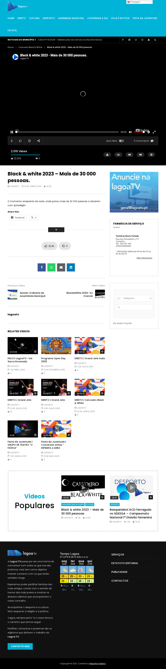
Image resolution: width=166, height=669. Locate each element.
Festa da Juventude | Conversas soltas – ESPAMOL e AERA (53, 445)
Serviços (117, 554)
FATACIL (12, 30)
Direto (22, 18)
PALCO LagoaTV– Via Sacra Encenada (20, 360)
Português (135, 2)
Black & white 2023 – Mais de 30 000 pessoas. (82, 511)
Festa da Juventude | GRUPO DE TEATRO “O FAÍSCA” (20, 445)
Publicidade (119, 572)
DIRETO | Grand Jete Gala (90, 358)
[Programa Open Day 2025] (56, 345)
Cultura (34, 18)
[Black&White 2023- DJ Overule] (100, 294)
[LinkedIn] (129, 40)
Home (11, 18)
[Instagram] (135, 40)
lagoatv (14, 186)
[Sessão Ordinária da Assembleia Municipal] (12, 294)
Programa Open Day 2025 (53, 360)
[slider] (67, 132)
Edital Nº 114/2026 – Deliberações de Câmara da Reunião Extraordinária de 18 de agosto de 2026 (70, 39)
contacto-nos (20, 646)
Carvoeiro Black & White (30, 47)
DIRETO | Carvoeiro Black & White (89, 401)
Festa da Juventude (145, 18)
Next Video (98, 285)
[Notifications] (148, 40)
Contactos (119, 581)
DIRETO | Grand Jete (19, 400)
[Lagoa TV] (17, 6)
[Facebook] (122, 40)
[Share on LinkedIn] (71, 267)
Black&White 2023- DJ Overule (79, 294)
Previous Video (16, 285)
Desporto (49, 18)
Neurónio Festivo (98, 663)
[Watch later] (142, 40)
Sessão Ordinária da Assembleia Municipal (32, 294)
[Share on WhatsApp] (51, 267)
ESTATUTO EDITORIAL (124, 563)
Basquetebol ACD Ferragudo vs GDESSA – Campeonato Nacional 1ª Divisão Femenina (131, 514)
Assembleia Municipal (71, 18)
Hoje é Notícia (120, 18)
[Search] (155, 40)
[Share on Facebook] (42, 267)
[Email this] (61, 267)
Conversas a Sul (97, 18)
